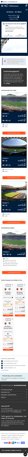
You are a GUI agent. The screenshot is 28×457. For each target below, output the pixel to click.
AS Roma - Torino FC (19, 293)
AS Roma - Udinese (8, 293)
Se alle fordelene (4, 370)
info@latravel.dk (17, 412)
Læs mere (6, 426)
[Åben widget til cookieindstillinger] (25, 454)
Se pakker (7, 315)
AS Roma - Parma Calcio (8, 327)
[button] (2, 6)
